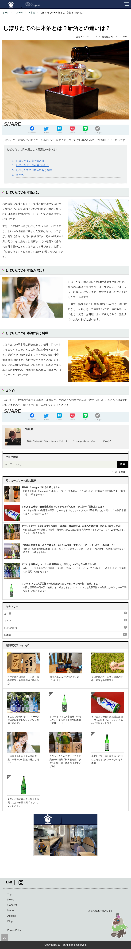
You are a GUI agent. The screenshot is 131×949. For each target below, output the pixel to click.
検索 (122, 464)
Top (9, 894)
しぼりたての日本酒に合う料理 (34, 170)
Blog (10, 921)
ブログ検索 (12, 457)
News (10, 899)
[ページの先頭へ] (4, 937)
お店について (65, 627)
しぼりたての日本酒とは (30, 160)
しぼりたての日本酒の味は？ (32, 165)
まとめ (20, 175)
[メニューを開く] (126, 5)
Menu (10, 910)
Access (11, 915)
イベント (65, 620)
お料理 (65, 613)
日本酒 (65, 634)
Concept (12, 905)
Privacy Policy (14, 930)
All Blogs (120, 471)
